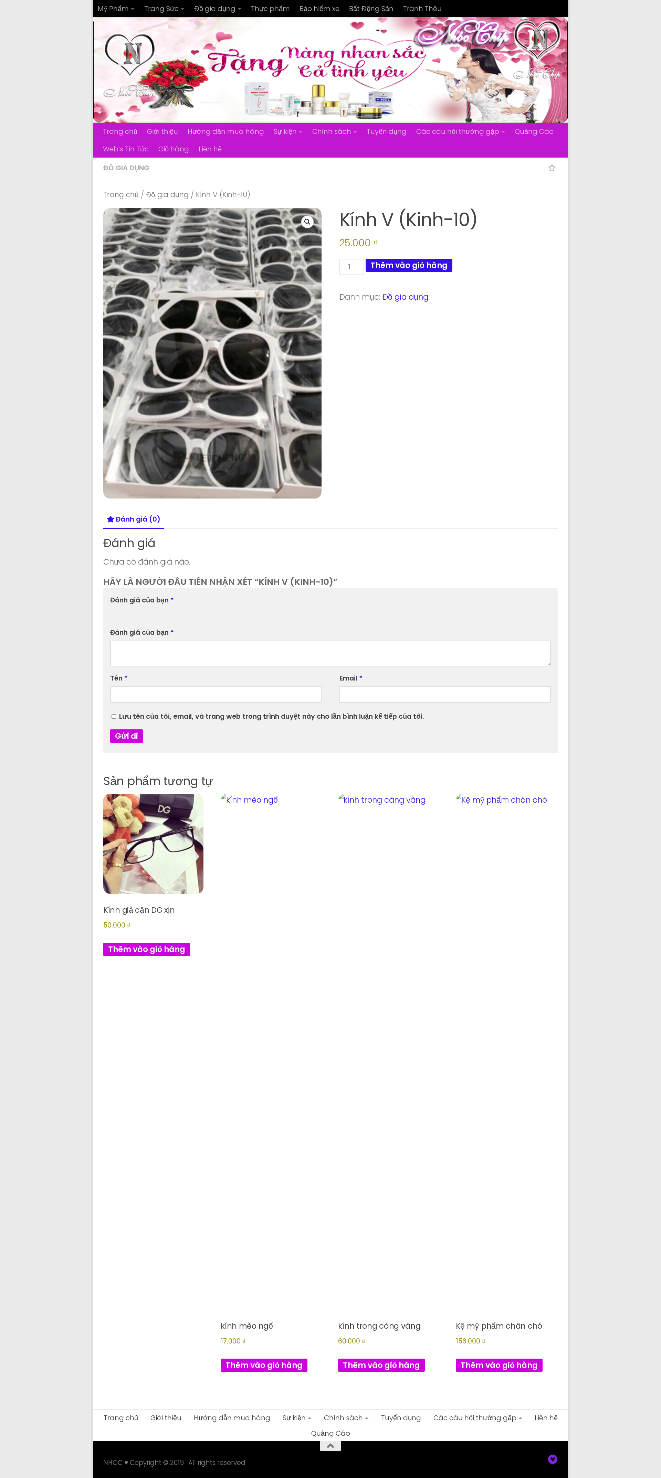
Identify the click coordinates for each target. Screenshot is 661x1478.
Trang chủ (120, 131)
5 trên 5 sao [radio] (155, 612)
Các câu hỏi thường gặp (457, 131)
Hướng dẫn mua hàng (226, 131)
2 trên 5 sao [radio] (124, 612)
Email (351, 678)
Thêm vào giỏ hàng (409, 265)
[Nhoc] (553, 1459)
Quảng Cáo (534, 131)
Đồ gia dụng (214, 8)
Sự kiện (285, 131)
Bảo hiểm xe (319, 8)
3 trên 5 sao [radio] (135, 612)
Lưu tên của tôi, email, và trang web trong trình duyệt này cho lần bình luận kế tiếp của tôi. (271, 716)
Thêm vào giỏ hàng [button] (146, 949)
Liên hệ (210, 149)
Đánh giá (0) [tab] (138, 519)
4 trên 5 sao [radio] (145, 612)
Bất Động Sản (371, 8)
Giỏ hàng (173, 149)
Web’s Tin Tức (126, 149)
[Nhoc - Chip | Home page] (129, 65)
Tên (119, 678)
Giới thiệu (162, 131)
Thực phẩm (270, 8)
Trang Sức (161, 8)
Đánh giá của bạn (142, 600)
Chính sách (331, 131)
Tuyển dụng (387, 131)
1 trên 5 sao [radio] (114, 612)
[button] (307, 222)
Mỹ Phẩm (113, 8)
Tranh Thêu (422, 8)
